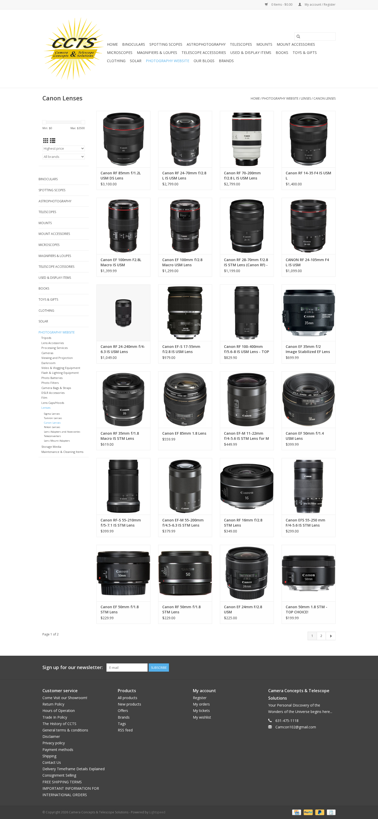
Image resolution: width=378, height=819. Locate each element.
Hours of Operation (58, 710)
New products (129, 704)
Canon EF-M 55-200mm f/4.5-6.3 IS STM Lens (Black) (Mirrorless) (183, 523)
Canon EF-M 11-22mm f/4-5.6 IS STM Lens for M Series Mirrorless (246, 436)
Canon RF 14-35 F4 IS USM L (308, 175)
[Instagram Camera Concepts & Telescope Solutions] (331, 667)
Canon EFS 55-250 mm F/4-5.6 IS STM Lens (305, 523)
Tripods (46, 338)
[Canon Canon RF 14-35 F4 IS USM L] (309, 139)
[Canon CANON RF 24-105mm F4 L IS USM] (309, 226)
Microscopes (119, 52)
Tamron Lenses (53, 418)
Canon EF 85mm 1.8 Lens (184, 433)
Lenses (306, 98)
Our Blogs (204, 60)
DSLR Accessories (53, 393)
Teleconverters (52, 436)
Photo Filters (50, 383)
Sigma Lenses (52, 413)
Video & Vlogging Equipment (60, 368)
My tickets (201, 710)
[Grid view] (46, 140)
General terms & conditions (65, 730)
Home (112, 44)
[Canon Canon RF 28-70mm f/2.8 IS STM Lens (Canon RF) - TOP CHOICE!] (247, 226)
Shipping (49, 756)
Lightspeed (157, 812)
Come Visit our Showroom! (64, 697)
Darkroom (48, 363)
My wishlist (202, 717)
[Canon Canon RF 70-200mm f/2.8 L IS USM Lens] (247, 139)
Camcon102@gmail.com (295, 727)
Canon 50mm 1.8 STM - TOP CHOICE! (306, 609)
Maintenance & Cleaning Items (62, 452)
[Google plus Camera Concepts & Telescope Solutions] (322, 667)
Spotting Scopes (165, 44)
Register (199, 697)
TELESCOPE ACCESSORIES (204, 52)
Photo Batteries (51, 378)
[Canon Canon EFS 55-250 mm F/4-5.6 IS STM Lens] (309, 486)
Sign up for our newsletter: (72, 667)
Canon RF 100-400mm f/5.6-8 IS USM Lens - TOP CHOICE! (246, 349)
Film (44, 397)
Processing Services (54, 348)
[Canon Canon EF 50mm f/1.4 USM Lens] (309, 399)
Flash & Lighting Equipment (60, 373)
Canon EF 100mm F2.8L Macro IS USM (121, 262)
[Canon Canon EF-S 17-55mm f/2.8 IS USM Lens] (185, 312)
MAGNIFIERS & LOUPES (157, 52)
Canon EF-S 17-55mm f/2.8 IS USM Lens (181, 349)
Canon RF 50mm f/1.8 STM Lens (181, 609)
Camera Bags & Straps (56, 388)
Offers (123, 710)
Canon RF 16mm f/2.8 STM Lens (243, 523)
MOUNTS (264, 44)
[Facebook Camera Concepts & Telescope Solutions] (313, 667)
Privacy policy (53, 742)
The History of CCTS (59, 723)
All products (127, 697)
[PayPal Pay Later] (319, 812)
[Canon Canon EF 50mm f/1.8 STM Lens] (123, 573)
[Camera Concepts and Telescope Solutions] (73, 48)
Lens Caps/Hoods (52, 403)
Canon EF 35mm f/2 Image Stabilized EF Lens (308, 349)
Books (282, 52)
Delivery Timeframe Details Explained (73, 768)
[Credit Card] (296, 812)
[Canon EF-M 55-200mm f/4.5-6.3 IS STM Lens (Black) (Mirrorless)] (185, 486)
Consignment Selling (59, 775)
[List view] (52, 140)
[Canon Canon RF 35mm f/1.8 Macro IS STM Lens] (123, 399)
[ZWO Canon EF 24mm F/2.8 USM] (247, 573)
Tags (122, 723)
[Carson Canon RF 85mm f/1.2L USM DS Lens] (123, 139)
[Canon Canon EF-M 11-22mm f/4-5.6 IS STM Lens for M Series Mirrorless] (247, 399)
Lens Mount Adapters (57, 440)
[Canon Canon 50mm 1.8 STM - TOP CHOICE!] (309, 573)
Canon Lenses (324, 98)
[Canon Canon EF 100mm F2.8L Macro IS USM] (123, 226)
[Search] (298, 36)
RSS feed (125, 730)
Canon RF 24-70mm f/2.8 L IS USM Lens (184, 175)
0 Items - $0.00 (282, 4)
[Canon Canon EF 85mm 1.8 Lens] (185, 399)
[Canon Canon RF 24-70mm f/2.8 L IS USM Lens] (185, 139)
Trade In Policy (54, 717)
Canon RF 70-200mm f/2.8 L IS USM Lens (242, 175)
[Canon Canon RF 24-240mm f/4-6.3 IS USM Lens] (123, 312)
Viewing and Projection (57, 358)
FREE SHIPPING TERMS (62, 781)
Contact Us (51, 762)
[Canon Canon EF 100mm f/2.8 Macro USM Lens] (185, 226)
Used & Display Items (250, 52)
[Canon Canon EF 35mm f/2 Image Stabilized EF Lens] (309, 312)
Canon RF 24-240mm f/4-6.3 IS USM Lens (123, 349)
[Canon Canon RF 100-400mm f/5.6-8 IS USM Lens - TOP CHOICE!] (247, 312)
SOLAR (135, 60)
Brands (226, 60)
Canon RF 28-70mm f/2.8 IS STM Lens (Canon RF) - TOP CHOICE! (246, 262)
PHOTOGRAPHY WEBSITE (167, 60)
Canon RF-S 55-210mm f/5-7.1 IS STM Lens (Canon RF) (121, 523)
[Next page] (330, 636)
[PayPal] (307, 812)
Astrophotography (206, 44)
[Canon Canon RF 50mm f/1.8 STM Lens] (185, 573)
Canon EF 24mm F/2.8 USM (243, 609)
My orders (201, 704)
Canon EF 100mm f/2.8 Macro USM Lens (182, 262)
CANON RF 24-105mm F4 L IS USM (307, 262)
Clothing (116, 60)
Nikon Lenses (52, 427)
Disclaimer (51, 736)
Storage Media (51, 447)
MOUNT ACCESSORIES (296, 44)
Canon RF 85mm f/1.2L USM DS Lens (121, 175)
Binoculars (133, 44)
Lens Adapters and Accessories (62, 431)
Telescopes (241, 44)
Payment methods (57, 749)
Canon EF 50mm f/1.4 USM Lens (305, 436)
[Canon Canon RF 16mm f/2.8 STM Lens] (247, 486)
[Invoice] (330, 812)
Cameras (47, 353)
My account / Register (320, 4)
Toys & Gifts (305, 52)
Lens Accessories (52, 343)
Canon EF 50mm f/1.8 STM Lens (120, 609)
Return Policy (53, 704)
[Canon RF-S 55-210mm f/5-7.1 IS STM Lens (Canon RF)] (123, 486)
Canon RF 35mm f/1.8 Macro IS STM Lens (120, 436)
